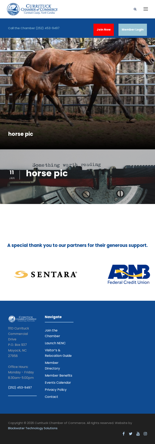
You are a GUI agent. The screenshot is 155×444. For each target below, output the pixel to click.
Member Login (133, 30)
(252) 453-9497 (48, 28)
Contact (51, 396)
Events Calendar (58, 382)
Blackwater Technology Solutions (33, 428)
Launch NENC (55, 343)
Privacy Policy (56, 389)
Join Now (104, 30)
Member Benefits (58, 375)
